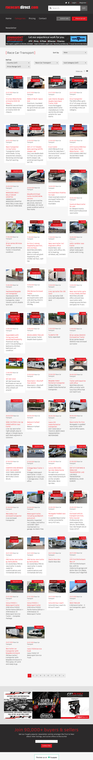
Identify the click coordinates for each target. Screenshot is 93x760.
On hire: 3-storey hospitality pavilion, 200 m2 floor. (34, 246)
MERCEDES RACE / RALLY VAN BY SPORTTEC (12, 195)
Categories (20, 18)
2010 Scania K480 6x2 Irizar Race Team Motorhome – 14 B (78, 149)
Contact (42, 18)
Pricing (32, 18)
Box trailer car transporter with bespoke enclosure (13, 651)
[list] (84, 71)
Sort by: (56, 53)
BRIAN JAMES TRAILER (35, 335)
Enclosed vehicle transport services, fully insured (77, 516)
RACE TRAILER (75, 603)
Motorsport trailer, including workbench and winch (35, 516)
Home (8, 18)
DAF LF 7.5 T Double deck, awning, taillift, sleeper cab (35, 149)
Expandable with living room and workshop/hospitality (14, 337)
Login (74, 3)
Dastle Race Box (54, 559)
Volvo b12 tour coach (56, 603)
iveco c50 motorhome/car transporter (54, 424)
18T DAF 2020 (11, 379)
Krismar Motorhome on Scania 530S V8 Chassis (13, 101)
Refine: (8, 60)
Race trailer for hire (77, 422)
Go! (83, 8)
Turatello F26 (53, 335)
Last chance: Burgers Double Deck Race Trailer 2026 (56, 101)
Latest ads (64, 19)
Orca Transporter (76, 99)
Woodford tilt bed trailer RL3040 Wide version (34, 196)
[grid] (87, 71)
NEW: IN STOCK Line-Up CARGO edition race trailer (14, 424)
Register (82, 3)
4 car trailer (52, 147)
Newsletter (11, 28)
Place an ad (80, 19)
